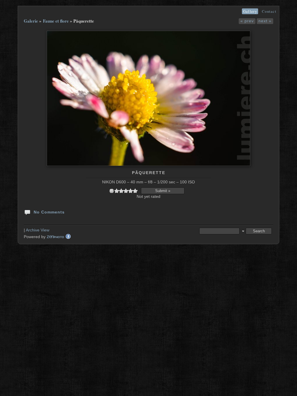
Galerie (31, 21)
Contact (269, 11)
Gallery (250, 11)
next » (264, 21)
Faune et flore (56, 21)
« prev (247, 21)
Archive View (37, 230)
